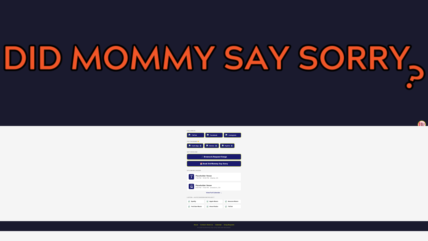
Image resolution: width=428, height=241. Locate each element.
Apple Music (213, 201)
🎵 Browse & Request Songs (214, 157)
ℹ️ (200, 146)
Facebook (213, 135)
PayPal (229, 146)
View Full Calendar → (214, 192)
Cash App (196, 146)
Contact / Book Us (206, 225)
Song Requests (229, 225)
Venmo (213, 146)
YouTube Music (196, 206)
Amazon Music (233, 201)
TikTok (194, 135)
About (196, 225)
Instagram (232, 135)
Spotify (193, 201)
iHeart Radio (213, 206)
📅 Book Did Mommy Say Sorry (214, 164)
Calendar (218, 225)
